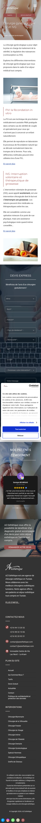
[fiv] (20, 79)
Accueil (5, 35)
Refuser (20, 436)
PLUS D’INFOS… (12, 602)
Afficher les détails (27, 422)
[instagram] (8, 820)
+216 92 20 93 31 (17, 636)
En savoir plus (9, 164)
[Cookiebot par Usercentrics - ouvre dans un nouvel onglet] (29, 386)
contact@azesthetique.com (21, 642)
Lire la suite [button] (20, 501)
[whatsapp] (13, 820)
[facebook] (3, 820)
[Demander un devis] (23, 820)
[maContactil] (18, 820)
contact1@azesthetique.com (22, 646)
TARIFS (9, 15)
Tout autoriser (20, 429)
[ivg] (20, 239)
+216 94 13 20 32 (17, 628)
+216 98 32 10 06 (17, 632)
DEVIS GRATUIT (26, 15)
